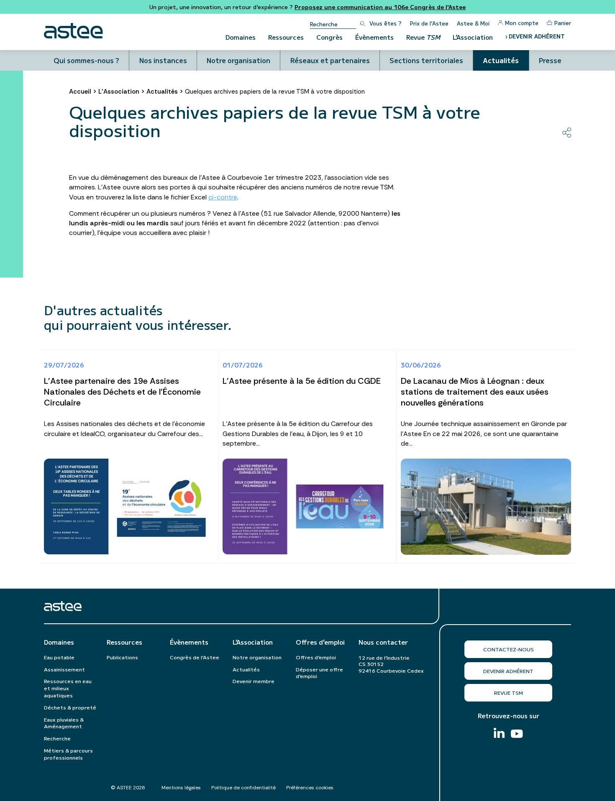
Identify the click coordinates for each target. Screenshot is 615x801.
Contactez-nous (508, 649)
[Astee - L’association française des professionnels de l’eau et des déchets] (73, 30)
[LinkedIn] (499, 734)
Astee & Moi (473, 23)
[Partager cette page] (566, 133)
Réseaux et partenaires (330, 60)
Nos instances (163, 60)
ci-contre (222, 197)
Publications (122, 657)
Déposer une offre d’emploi (319, 673)
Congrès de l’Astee (194, 657)
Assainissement (64, 669)
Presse (550, 60)
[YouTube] (517, 735)
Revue (423, 37)
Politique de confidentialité (243, 787)
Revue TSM (508, 692)
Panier (562, 23)
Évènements (374, 37)
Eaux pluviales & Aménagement (64, 723)
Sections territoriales (426, 60)
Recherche (57, 738)
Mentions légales (181, 787)
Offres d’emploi (320, 642)
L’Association (473, 37)
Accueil (80, 91)
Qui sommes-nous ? (86, 60)
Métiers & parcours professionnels (68, 754)
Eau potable (59, 657)
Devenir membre (253, 680)
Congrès (329, 37)
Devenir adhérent (508, 670)
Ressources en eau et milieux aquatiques (68, 688)
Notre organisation (238, 60)
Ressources (286, 37)
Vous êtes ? (385, 23)
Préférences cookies (309, 787)
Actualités (501, 60)
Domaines (241, 37)
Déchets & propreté (70, 707)
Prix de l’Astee (429, 23)
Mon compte (521, 23)
